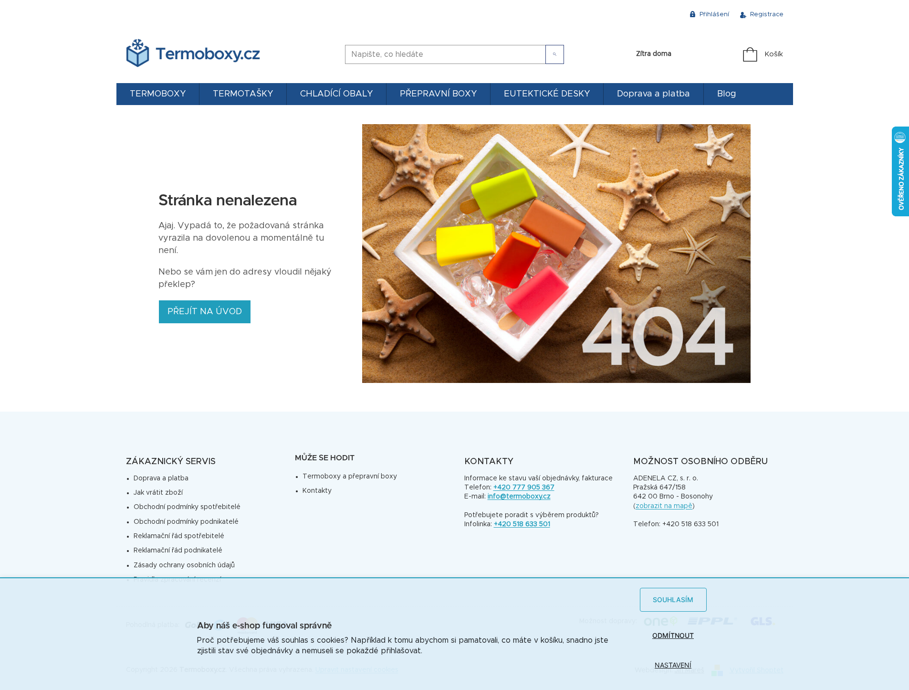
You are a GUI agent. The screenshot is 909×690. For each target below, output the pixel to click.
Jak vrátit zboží (158, 492)
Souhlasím (673, 599)
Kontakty (317, 491)
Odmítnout (673, 635)
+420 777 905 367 (523, 487)
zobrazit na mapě (664, 506)
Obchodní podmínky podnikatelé (186, 522)
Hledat (554, 54)
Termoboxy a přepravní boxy (350, 476)
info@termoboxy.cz (519, 496)
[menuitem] (157, 94)
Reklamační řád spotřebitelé (179, 536)
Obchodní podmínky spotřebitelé (187, 507)
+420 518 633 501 (522, 524)
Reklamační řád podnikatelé (178, 550)
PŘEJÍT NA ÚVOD (204, 312)
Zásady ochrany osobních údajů (184, 565)
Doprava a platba (161, 478)
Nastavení (673, 665)
